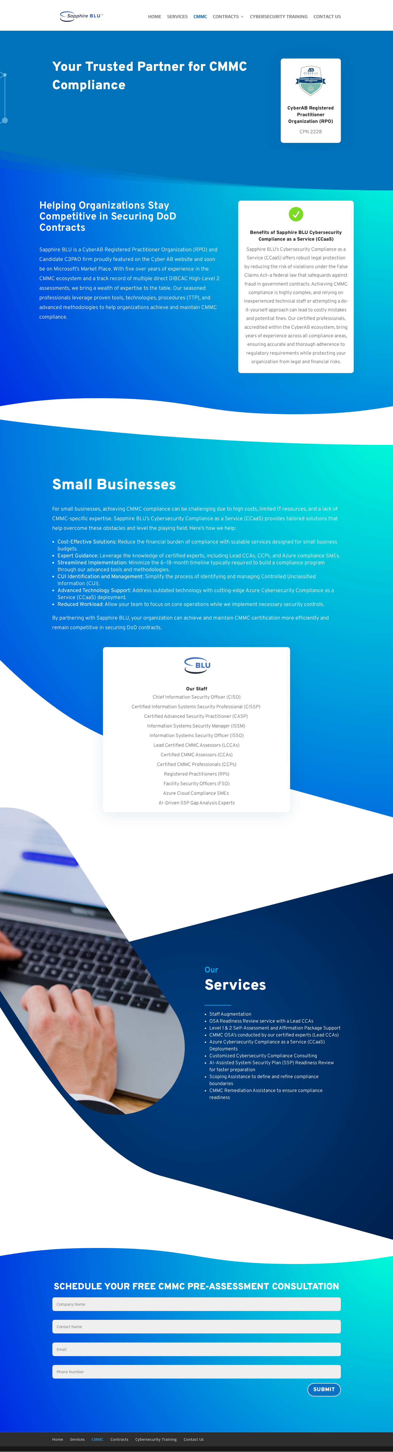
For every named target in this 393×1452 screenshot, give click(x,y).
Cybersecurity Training (279, 16)
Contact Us (327, 16)
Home (154, 16)
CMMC (200, 16)
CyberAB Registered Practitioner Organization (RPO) (310, 115)
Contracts (226, 16)
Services (177, 16)
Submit (324, 1389)
